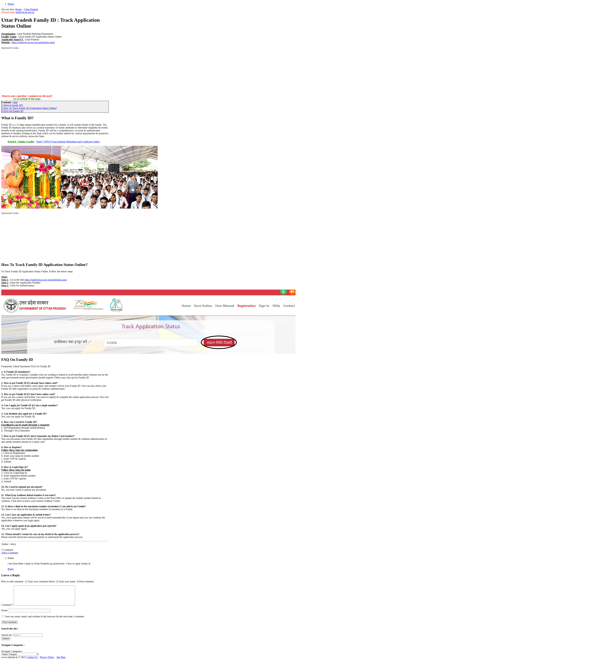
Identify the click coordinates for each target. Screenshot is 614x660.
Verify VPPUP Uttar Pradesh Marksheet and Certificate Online (68, 141)
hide (15, 102)
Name (4, 610)
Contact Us (32, 657)
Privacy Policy (47, 657)
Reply (11, 569)
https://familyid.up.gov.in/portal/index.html (33, 42)
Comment (7, 604)
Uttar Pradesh (31, 9)
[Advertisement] (55, 71)
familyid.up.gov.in (25, 12)
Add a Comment (9, 552)
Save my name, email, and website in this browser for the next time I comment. (45, 616)
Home (11, 4)
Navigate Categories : (12, 651)
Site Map (61, 657)
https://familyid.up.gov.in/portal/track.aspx (46, 279)
